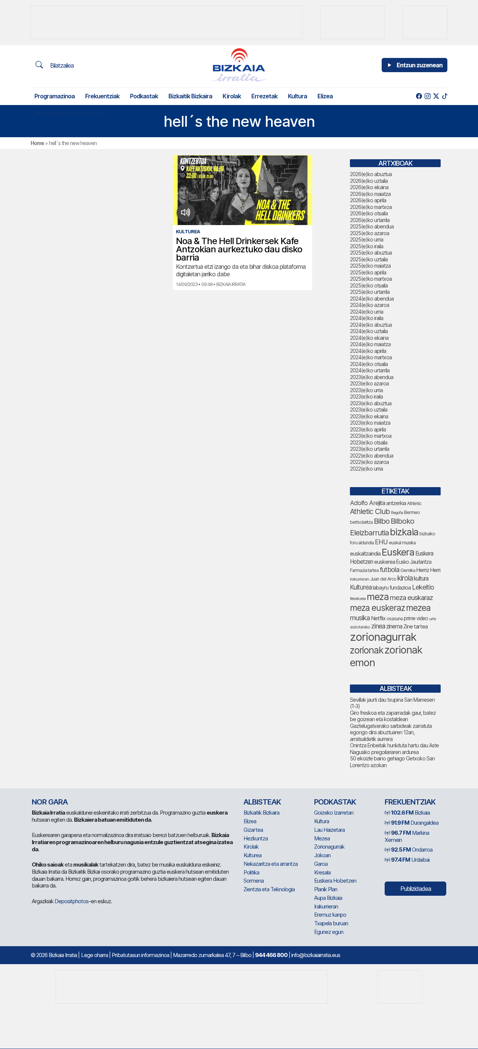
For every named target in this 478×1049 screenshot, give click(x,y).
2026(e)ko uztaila (369, 181)
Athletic (414, 503)
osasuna (395, 618)
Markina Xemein (407, 836)
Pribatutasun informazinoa (140, 955)
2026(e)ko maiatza (370, 194)
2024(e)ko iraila (366, 318)
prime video (416, 618)
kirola (405, 578)
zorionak (366, 650)
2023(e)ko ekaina (369, 416)
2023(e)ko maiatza (370, 422)
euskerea (384, 562)
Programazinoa (54, 96)
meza (378, 596)
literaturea (358, 598)
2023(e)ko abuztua (370, 403)
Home (37, 143)
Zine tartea (415, 626)
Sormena (253, 880)
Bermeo (412, 512)
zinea (378, 626)
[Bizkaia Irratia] (239, 64)
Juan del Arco (383, 579)
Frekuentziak (102, 96)
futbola (389, 569)
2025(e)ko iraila (366, 246)
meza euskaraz (411, 597)
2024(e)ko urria (366, 311)
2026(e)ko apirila (368, 200)
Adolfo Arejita (367, 503)
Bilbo (381, 521)
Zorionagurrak (329, 846)
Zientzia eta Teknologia (269, 889)
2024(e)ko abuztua (371, 325)
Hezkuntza (255, 838)
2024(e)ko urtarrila (369, 370)
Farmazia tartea (364, 570)
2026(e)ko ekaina (369, 187)
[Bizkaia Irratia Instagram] (427, 96)
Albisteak (262, 801)
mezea (418, 608)
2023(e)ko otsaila (368, 442)
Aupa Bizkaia (328, 897)
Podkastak (144, 96)
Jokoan (322, 855)
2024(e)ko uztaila (369, 331)
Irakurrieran (359, 579)
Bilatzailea (61, 65)
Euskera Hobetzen (335, 880)
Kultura (297, 96)
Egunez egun (328, 931)
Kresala (322, 872)
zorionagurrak (383, 636)
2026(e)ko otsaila (369, 213)
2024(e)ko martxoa (371, 357)
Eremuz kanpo (330, 914)
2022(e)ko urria (366, 468)
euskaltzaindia (365, 553)
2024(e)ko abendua (372, 298)
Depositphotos (72, 901)
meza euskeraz (377, 608)
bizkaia (404, 532)
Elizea (325, 96)
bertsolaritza (361, 522)
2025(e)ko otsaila (369, 285)
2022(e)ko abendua (371, 455)
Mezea (322, 838)
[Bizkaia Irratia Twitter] (436, 96)
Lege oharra (94, 955)
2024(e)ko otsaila (369, 364)
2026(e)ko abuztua (371, 174)
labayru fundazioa (392, 587)
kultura (421, 578)
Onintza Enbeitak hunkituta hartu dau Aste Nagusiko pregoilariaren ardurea (394, 748)
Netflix (378, 618)
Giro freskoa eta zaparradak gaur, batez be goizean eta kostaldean (393, 716)
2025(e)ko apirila (368, 272)
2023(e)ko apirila (368, 429)
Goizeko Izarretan (333, 812)
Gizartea (253, 829)
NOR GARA (50, 801)
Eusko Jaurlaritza (413, 562)
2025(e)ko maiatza (370, 265)
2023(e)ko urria (366, 390)
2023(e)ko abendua (371, 377)
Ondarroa (411, 849)
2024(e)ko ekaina (369, 338)
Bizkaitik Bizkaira (190, 96)
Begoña (397, 512)
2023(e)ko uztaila (368, 409)
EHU (381, 542)
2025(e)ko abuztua (371, 252)
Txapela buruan (331, 923)
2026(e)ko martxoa (371, 207)
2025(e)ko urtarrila (369, 292)
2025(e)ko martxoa (371, 279)
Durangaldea (414, 822)
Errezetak (264, 96)
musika (360, 617)
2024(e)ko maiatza (370, 344)
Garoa (321, 863)
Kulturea (361, 587)
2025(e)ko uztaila (369, 259)
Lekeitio (423, 587)
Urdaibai (410, 859)
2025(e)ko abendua (372, 226)
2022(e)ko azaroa (369, 462)
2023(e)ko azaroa (369, 383)
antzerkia (396, 503)
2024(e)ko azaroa (369, 305)
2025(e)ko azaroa (369, 233)
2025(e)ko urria (366, 239)
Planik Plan (325, 889)
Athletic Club (370, 511)
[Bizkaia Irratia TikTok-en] (444, 96)
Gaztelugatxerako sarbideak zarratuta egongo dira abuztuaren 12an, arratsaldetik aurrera (391, 732)
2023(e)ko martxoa (370, 436)
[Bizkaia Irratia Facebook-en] (419, 96)
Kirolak (232, 96)
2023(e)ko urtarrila (369, 449)
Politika (251, 872)
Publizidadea (415, 888)
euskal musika (402, 542)
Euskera (398, 552)
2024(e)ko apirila (368, 351)
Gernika (407, 570)
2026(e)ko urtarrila (369, 220)
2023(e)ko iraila (366, 396)
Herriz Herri (428, 570)
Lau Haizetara (329, 829)
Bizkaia (410, 812)
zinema (394, 626)
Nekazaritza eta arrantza (67, 113)
